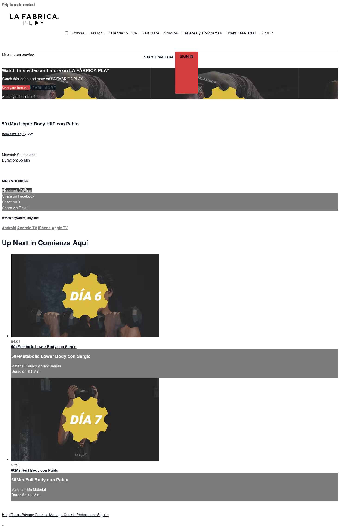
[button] (66, 33)
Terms (16, 514)
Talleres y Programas (202, 33)
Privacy (28, 514)
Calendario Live (122, 33)
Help (6, 514)
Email (27, 190)
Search (97, 33)
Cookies (42, 514)
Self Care (150, 33)
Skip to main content (18, 4)
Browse (78, 33)
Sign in (267, 33)
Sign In (186, 56)
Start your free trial (16, 87)
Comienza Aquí (13, 134)
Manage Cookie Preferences (73, 514)
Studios (171, 33)
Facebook (10, 190)
